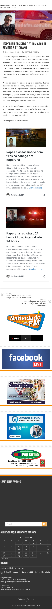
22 (19, 553)
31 (33, 556)
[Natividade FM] (26, 0)
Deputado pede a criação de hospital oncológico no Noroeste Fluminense (33, 302)
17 (33, 550)
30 (26, 556)
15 (19, 550)
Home (4, 5)
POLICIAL (36, 52)
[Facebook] (26, 602)
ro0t (32, 599)
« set (2, 559)
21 (11, 553)
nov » (7, 559)
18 (40, 550)
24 (33, 553)
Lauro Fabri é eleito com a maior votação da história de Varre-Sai (19, 295)
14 (11, 550)
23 (26, 553)
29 (19, 556)
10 (33, 546)
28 (11, 556)
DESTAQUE (12, 5)
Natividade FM (23, 599)
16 (26, 550)
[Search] (44, 524)
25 (40, 553)
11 (40, 546)
